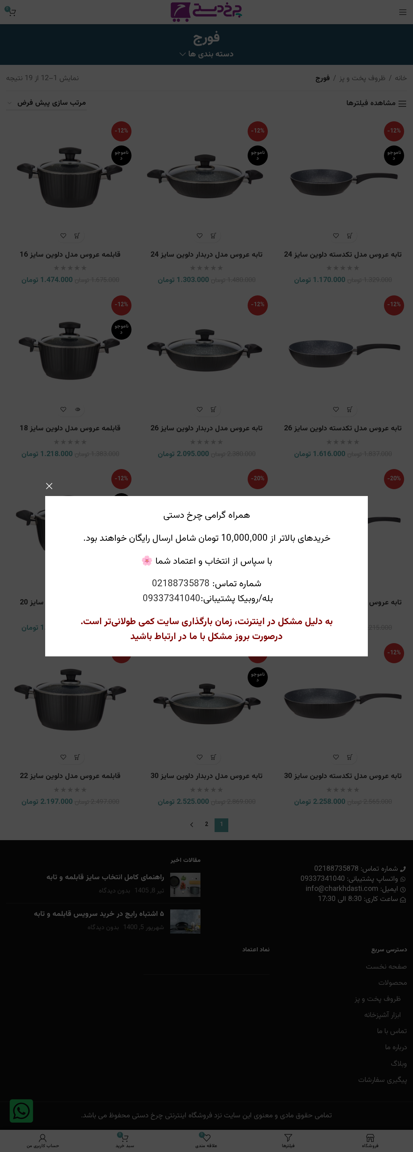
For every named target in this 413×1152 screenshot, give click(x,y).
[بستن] (49, 486)
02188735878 (181, 584)
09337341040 (171, 599)
